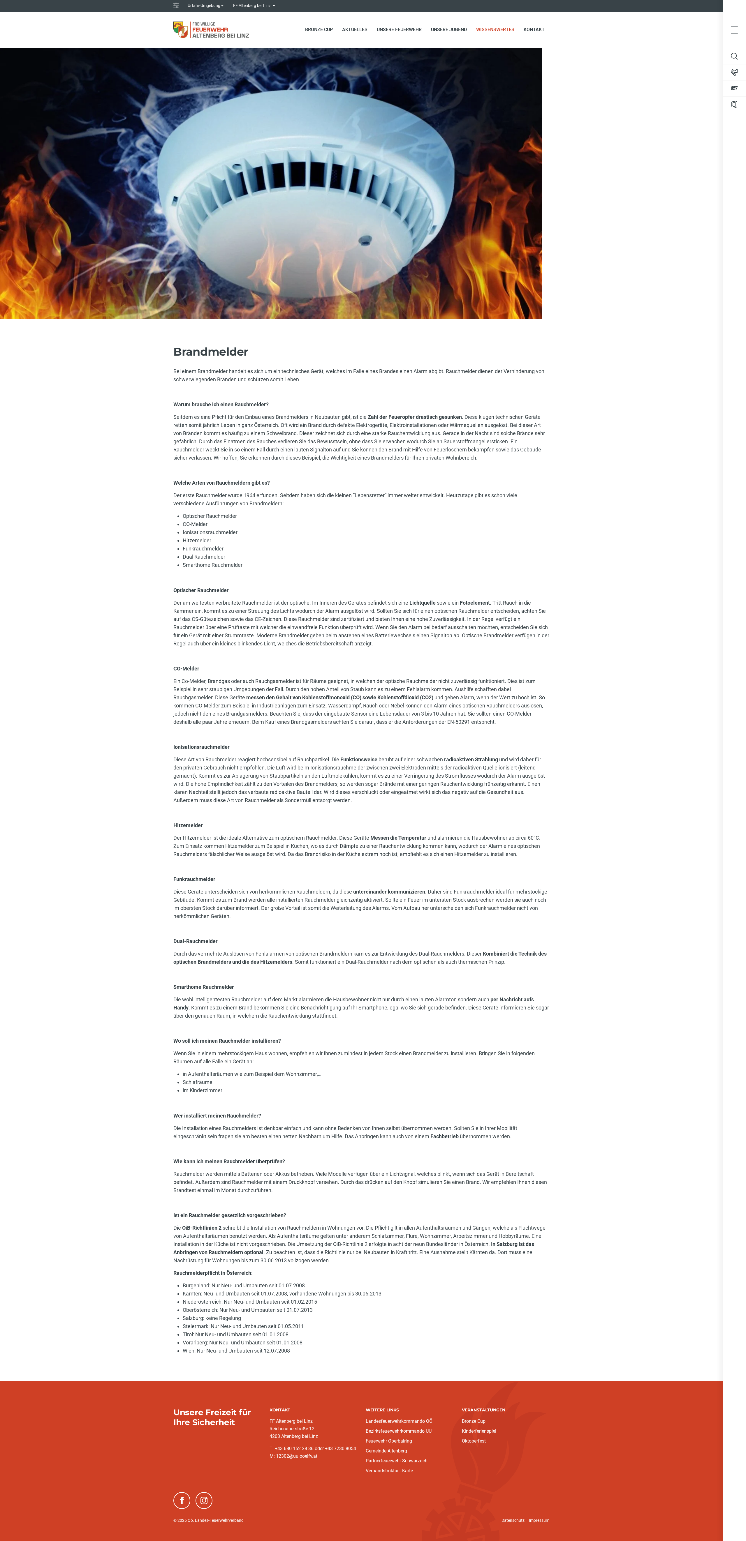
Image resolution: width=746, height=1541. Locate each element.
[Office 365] (734, 104)
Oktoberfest (474, 1441)
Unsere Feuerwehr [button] (399, 29)
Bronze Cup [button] (319, 29)
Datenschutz (513, 1520)
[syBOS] (734, 88)
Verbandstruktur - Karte (389, 1470)
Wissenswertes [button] (495, 29)
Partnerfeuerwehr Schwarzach (396, 1461)
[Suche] (734, 56)
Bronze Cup (473, 1421)
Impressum (539, 1520)
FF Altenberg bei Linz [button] (252, 5)
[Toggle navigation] (734, 30)
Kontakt (534, 29)
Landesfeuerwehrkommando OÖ (399, 1421)
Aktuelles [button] (354, 29)
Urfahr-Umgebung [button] (204, 5)
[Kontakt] (734, 72)
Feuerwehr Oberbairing (389, 1441)
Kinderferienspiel (479, 1431)
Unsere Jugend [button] (449, 29)
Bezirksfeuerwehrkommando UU (399, 1431)
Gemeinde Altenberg (386, 1451)
